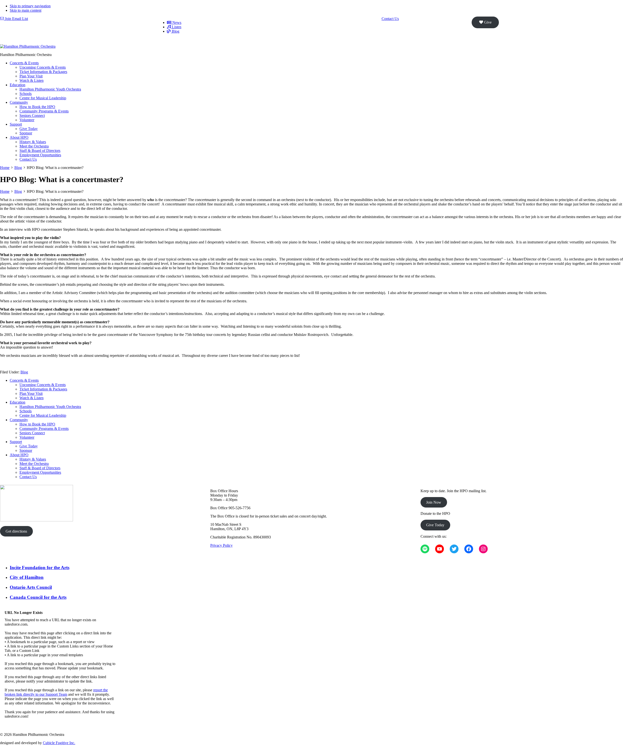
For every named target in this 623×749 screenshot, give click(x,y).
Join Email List (16, 19)
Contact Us (390, 19)
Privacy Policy (221, 545)
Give (487, 22)
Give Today (435, 525)
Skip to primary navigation (30, 6)
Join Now (433, 502)
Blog (24, 372)
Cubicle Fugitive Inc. (59, 743)
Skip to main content (25, 10)
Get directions (16, 531)
